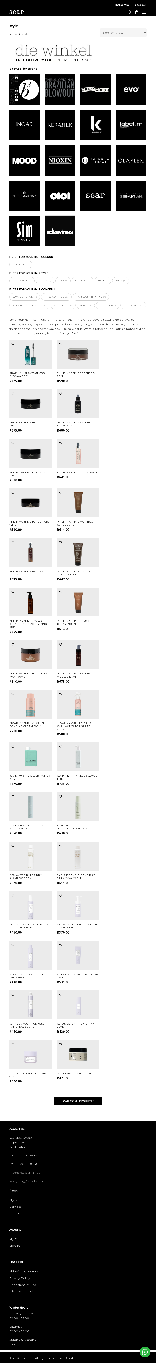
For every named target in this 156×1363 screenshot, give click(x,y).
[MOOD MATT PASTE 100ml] (78, 1054)
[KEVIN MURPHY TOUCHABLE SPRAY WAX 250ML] (30, 806)
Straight (82, 280)
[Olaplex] (131, 161)
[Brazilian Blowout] (60, 90)
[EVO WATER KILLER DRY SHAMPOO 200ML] (30, 856)
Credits (71, 1358)
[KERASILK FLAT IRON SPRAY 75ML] (78, 1004)
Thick (103, 280)
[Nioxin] (60, 161)
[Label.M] (131, 125)
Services (15, 1206)
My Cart (15, 1239)
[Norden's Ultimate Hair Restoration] (95, 161)
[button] (144, 12)
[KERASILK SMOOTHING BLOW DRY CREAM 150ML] (30, 905)
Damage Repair (25, 296)
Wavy (120, 280)
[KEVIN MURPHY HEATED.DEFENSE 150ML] (78, 806)
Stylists (14, 1200)
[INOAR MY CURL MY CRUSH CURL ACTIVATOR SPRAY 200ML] (78, 704)
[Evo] (131, 90)
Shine (86, 305)
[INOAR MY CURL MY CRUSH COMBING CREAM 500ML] (30, 704)
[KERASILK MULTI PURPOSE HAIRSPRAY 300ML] (30, 1004)
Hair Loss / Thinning (91, 296)
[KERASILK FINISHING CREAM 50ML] (30, 1054)
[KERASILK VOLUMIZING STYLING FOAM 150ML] (78, 905)
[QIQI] (60, 196)
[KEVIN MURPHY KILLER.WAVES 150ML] (78, 756)
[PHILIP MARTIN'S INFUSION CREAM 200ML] (78, 602)
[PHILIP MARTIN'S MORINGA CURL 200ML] (78, 502)
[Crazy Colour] (95, 90)
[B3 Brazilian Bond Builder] (24, 90)
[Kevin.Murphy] (95, 125)
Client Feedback (21, 1291)
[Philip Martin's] (24, 196)
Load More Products (78, 1101)
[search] (129, 12)
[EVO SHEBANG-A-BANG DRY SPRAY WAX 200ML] (78, 856)
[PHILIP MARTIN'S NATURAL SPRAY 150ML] (78, 403)
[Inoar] (24, 125)
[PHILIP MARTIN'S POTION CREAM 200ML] (78, 552)
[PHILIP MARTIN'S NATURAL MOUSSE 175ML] (78, 654)
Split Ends (107, 305)
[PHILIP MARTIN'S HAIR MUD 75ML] (30, 403)
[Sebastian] (131, 196)
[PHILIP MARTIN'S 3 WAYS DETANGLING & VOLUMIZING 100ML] (30, 602)
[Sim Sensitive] (24, 232)
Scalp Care (63, 305)
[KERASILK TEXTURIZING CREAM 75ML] (78, 955)
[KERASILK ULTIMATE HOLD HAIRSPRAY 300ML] (30, 955)
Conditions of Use (22, 1284)
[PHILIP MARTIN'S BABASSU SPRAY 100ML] (30, 552)
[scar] (95, 196)
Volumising (133, 305)
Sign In (14, 1245)
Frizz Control (56, 296)
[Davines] (60, 231)
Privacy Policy (19, 1278)
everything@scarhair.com (28, 1181)
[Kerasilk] (60, 125)
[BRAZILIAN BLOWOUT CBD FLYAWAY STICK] (30, 354)
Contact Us (17, 1213)
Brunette (21, 264)
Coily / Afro (22, 280)
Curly (45, 280)
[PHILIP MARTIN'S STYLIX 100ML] (78, 453)
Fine (63, 280)
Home (13, 34)
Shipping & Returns (24, 1271)
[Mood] (24, 161)
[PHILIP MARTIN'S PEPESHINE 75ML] (30, 453)
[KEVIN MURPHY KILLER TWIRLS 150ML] (30, 756)
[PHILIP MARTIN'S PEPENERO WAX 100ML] (30, 654)
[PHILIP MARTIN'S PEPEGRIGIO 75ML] (30, 502)
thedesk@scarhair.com (26, 1172)
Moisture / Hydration (29, 305)
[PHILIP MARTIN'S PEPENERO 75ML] (78, 354)
